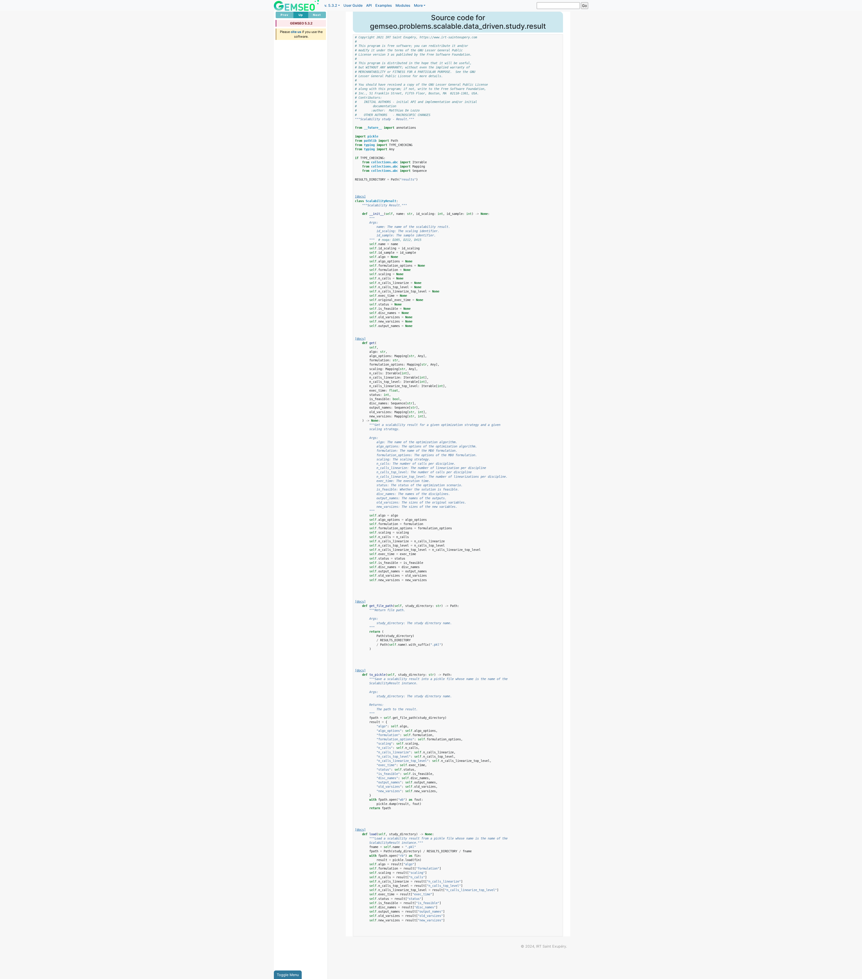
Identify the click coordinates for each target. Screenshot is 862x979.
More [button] (418, 5)
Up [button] (301, 15)
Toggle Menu (288, 974)
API (369, 5)
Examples (383, 5)
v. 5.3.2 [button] (330, 5)
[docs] (360, 196)
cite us (296, 32)
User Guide (353, 5)
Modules (403, 5)
